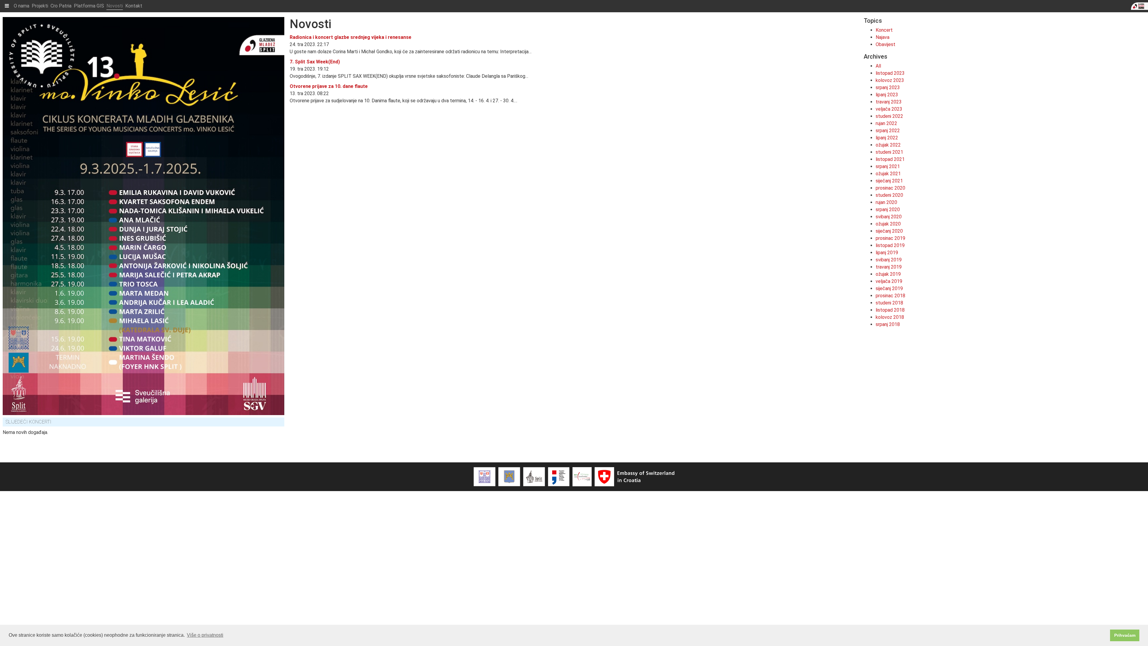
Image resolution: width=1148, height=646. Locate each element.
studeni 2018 (889, 303)
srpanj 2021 (888, 166)
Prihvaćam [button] (1124, 635)
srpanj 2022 (888, 130)
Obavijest (885, 44)
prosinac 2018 (890, 295)
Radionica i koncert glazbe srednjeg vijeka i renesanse (350, 37)
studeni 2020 (889, 195)
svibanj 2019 (889, 260)
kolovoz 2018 (890, 317)
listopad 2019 (890, 245)
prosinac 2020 (890, 188)
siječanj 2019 (889, 288)
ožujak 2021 (888, 173)
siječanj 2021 (889, 181)
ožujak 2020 (888, 224)
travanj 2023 (889, 102)
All (878, 66)
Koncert (884, 30)
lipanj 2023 (887, 94)
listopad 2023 (890, 73)
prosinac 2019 (890, 238)
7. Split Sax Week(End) (315, 62)
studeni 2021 (889, 152)
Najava (882, 37)
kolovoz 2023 (890, 80)
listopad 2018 (890, 310)
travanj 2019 (889, 267)
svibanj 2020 (889, 217)
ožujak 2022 (888, 145)
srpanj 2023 (888, 87)
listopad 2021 (890, 159)
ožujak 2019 (888, 274)
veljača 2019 (889, 281)
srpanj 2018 (888, 324)
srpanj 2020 (888, 209)
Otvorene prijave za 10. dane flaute (329, 86)
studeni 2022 (889, 116)
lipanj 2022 (887, 138)
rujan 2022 (886, 123)
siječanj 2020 (889, 231)
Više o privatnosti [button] (205, 635)
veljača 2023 (889, 109)
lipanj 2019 (887, 252)
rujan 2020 (886, 202)
